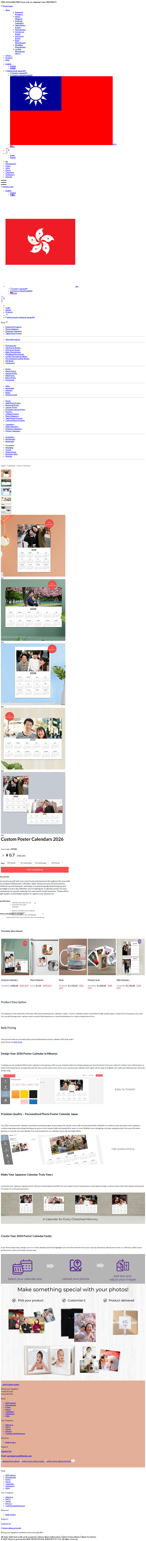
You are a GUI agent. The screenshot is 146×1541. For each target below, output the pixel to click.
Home (3, 466)
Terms (8, 1429)
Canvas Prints (11, 407)
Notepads (9, 441)
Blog (7, 60)
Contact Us (6, 1451)
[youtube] (73, 1461)
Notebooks (10, 439)
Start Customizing (35, 870)
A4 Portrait (11, 863)
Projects (9, 58)
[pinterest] (58, 1461)
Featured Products (19, 13)
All (6, 161)
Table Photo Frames (13, 418)
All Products (10, 1403)
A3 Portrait (55, 863)
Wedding (9, 447)
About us (9, 1425)
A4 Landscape (40, 863)
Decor (8, 170)
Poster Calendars (12, 431)
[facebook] (10, 1461)
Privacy (8, 1431)
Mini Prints (10, 375)
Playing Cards (11, 395)
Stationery (10, 174)
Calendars (9, 172)
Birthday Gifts (11, 454)
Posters (8, 412)
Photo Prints (10, 371)
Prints (8, 166)
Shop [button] (7, 10)
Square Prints (11, 373)
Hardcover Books (19, 33)
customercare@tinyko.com (19, 1456)
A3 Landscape (26, 863)
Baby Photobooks (20, 41)
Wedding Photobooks (20, 46)
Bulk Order (18, 1042)
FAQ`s (8, 1427)
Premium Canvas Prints (15, 409)
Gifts (7, 168)
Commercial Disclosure (15, 1433)
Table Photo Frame (20, 26)
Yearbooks (10, 363)
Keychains (9, 388)
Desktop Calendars (19, 22)
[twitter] (32, 1461)
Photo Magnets (19, 17)
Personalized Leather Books (17, 359)
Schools (8, 177)
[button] (8, 64)
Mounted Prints (12, 405)
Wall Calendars (11, 426)
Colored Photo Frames (15, 420)
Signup (13, 157)
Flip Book (9, 361)
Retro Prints (10, 378)
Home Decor (10, 452)
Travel (8, 450)
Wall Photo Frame (13, 403)
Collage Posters (12, 414)
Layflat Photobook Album (20, 51)
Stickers (8, 390)
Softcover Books (19, 37)
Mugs (7, 392)
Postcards (9, 380)
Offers (8, 55)
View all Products (12, 339)
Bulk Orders (10, 1442)
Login (12, 155)
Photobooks (20, 30)
